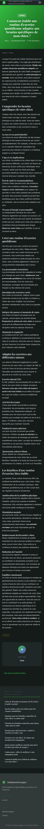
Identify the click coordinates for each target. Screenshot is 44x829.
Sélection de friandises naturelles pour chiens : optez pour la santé (22, 724)
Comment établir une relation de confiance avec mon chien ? (21, 760)
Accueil (4, 53)
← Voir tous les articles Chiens (14, 673)
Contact (5, 815)
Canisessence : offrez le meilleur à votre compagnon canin (20, 753)
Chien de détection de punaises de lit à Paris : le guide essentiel (22, 703)
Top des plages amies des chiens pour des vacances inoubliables (20, 710)
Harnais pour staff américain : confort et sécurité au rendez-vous (20, 731)
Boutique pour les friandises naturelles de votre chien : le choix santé (20, 717)
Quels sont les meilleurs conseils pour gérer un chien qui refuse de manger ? (21, 746)
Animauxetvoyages (16, 782)
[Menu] (40, 2)
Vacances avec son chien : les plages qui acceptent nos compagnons (19, 739)
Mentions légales (8, 812)
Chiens (22, 15)
